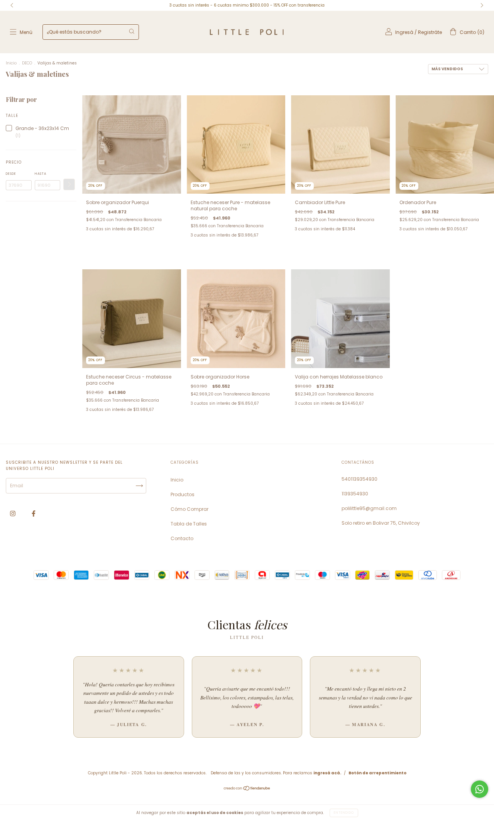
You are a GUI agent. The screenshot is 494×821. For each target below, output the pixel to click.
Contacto (182, 538)
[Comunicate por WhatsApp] (479, 789)
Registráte (430, 32)
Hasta (40, 174)
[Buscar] (131, 31)
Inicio (11, 63)
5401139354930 (359, 479)
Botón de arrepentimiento (377, 773)
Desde (11, 174)
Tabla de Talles (189, 523)
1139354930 (355, 493)
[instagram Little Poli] (13, 513)
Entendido (344, 813)
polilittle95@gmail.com (369, 508)
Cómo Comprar (189, 509)
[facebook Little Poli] (34, 513)
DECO (27, 63)
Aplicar (69, 184)
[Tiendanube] (247, 789)
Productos (183, 494)
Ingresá (404, 32)
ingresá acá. (327, 773)
